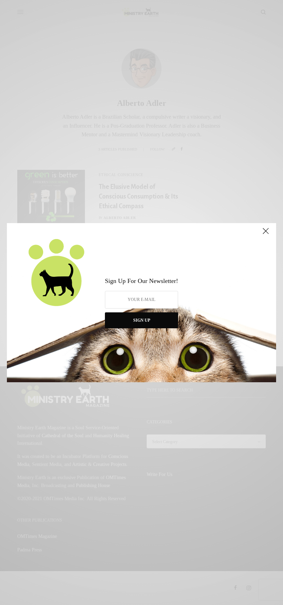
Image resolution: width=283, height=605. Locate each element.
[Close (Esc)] (266, 234)
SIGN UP (141, 320)
